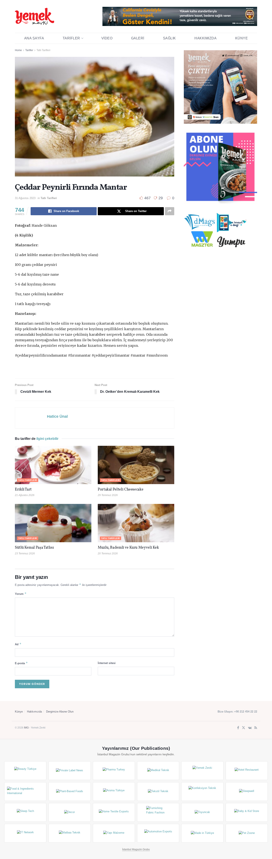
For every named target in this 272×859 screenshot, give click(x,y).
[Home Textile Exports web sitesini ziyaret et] (114, 812)
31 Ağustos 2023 (25, 198)
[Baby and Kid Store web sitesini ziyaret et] (247, 812)
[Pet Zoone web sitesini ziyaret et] (247, 833)
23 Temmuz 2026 (25, 553)
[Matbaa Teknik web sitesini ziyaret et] (69, 833)
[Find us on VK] (250, 728)
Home (18, 50)
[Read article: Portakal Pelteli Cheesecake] (136, 465)
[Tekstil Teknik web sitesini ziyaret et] (158, 791)
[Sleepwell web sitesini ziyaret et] (247, 791)
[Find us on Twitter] (243, 728)
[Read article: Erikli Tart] (53, 465)
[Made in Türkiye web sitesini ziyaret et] (202, 833)
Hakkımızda (205, 38)
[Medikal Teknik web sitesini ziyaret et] (158, 770)
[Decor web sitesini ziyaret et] (69, 812)
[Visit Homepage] (34, 16)
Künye (241, 38)
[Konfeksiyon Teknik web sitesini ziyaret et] (202, 791)
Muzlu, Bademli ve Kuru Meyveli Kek (128, 547)
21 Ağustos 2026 (24, 495)
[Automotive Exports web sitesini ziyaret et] (158, 833)
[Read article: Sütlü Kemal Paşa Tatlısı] (53, 523)
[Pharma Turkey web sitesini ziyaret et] (114, 770)
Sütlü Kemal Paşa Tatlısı (34, 547)
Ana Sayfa (34, 38)
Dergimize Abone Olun (60, 711)
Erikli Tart (24, 489)
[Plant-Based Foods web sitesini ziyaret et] (69, 791)
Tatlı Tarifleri (43, 50)
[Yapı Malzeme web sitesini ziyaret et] (114, 833)
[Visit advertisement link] (179, 16)
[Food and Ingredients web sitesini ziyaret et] (25, 791)
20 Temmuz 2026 (108, 553)
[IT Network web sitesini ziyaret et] (25, 833)
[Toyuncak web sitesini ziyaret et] (202, 812)
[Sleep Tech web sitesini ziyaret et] (25, 812)
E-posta (21, 663)
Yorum (21, 594)
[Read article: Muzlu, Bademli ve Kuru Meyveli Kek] (136, 523)
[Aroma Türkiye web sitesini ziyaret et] (114, 791)
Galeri (137, 38)
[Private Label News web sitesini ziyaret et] (69, 770)
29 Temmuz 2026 (108, 495)
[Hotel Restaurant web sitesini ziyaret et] (247, 770)
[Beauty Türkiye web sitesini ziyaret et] (25, 770)
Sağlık (169, 38)
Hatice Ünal (57, 416)
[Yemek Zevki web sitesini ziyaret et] (202, 770)
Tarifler (71, 38)
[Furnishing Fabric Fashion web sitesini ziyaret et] (158, 812)
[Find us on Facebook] (238, 728)
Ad (18, 644)
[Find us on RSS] (255, 728)
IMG (26, 727)
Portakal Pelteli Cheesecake (120, 489)
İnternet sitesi (107, 663)
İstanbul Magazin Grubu (136, 849)
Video (107, 38)
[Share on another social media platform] (169, 211)
